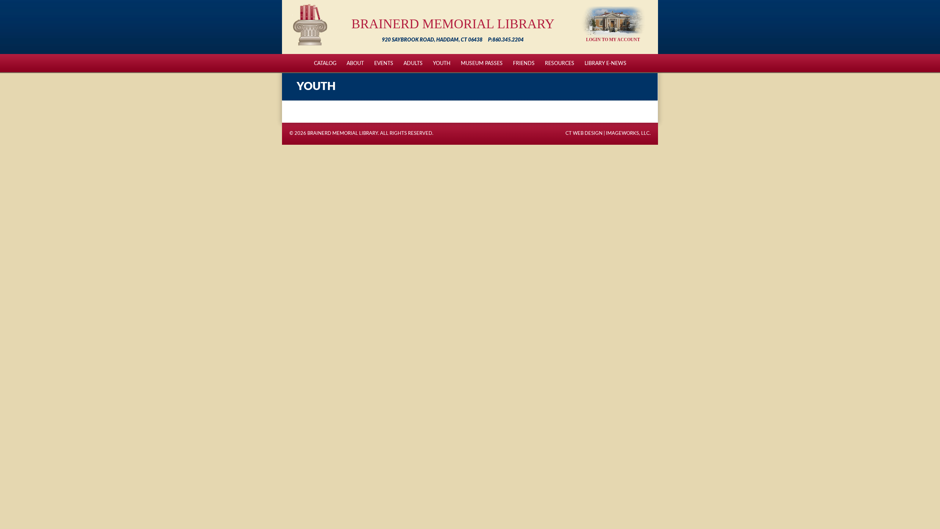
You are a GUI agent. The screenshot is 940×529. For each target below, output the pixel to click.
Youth (442, 63)
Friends (524, 63)
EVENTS (383, 63)
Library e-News (605, 63)
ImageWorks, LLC (628, 133)
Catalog (325, 63)
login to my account (613, 39)
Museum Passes (482, 63)
